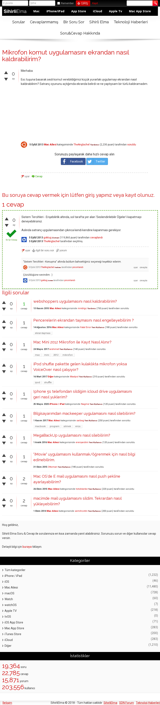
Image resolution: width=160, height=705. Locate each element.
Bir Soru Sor (73, 22)
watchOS (11, 605)
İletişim (7, 702)
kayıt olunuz (139, 195)
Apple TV (11, 610)
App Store (78, 11)
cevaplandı (96, 237)
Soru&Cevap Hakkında (80, 33)
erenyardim (82, 442)
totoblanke (82, 489)
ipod (37, 382)
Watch (9, 599)
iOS (7, 581)
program (54, 426)
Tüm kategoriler (15, 570)
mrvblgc (82, 308)
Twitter (100, 161)
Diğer (51, 376)
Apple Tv (115, 11)
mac (37, 355)
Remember (67, 3)
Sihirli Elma (99, 22)
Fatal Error (85, 327)
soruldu (131, 144)
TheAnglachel (82, 144)
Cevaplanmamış (44, 22)
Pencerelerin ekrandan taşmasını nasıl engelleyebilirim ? (83, 320)
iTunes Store (13, 634)
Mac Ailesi (50, 144)
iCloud (97, 11)
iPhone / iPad (57, 404)
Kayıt (95, 3)
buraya (27, 546)
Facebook (76, 161)
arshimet (54, 349)
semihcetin (81, 511)
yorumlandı (77, 267)
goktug (47, 237)
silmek (67, 426)
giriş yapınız (98, 195)
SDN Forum (126, 702)
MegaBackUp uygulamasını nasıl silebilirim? (71, 435)
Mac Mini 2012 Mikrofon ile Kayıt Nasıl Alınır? (72, 342)
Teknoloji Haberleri (131, 22)
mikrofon (67, 355)
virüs (77, 426)
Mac (36, 11)
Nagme (85, 404)
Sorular (18, 22)
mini (46, 355)
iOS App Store (14, 622)
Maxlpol (74, 376)
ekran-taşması (42, 333)
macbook (40, 426)
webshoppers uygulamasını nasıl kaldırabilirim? (75, 301)
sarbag (80, 420)
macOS (9, 593)
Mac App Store (140, 11)
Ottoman (52, 467)
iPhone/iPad (55, 11)
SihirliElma (110, 702)
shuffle (48, 382)
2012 (55, 355)
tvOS (8, 616)
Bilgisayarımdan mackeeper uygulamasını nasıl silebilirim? (84, 413)
